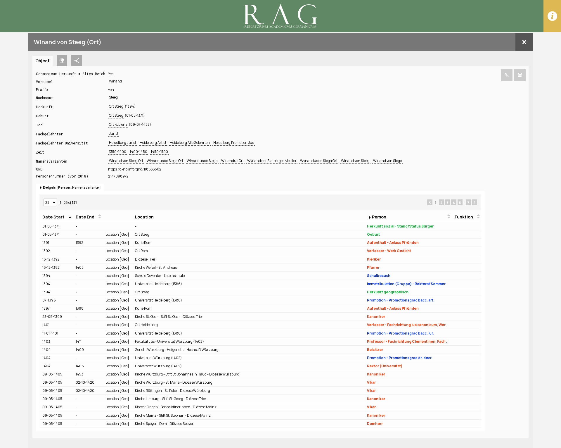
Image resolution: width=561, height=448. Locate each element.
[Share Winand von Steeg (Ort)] (520, 75)
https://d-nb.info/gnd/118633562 (134, 169)
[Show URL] (506, 75)
